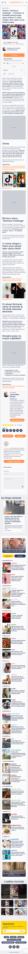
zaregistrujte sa (14, 454)
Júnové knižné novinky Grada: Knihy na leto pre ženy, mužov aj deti (18, 854)
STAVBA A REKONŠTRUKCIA (16, 764)
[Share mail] (21, 430)
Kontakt (13, 937)
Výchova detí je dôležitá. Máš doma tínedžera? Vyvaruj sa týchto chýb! (12, 279)
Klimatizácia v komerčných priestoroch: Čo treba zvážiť (18, 780)
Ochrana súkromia (8, 942)
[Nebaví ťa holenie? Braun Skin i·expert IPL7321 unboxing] (7, 911)
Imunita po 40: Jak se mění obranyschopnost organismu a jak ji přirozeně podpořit (17, 679)
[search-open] (5, 2)
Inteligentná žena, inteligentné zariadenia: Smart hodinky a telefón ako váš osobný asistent (18, 704)
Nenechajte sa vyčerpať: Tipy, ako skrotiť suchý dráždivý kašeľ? (18, 692)
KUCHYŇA (14, 814)
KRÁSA (13, 574)
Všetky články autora (17, 420)
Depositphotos (8, 188)
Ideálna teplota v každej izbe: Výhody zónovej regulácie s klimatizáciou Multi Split (18, 804)
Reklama (20, 937)
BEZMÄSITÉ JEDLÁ (16, 825)
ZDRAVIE (13, 613)
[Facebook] (17, 946)
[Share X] (10, 430)
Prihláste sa (7, 448)
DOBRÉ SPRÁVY (15, 714)
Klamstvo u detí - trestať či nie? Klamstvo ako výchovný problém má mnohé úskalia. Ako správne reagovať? (13, 167)
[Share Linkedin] (17, 430)
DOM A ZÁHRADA (16, 750)
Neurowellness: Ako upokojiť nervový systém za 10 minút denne (18, 653)
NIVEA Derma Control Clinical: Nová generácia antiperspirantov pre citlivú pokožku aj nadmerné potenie (18, 729)
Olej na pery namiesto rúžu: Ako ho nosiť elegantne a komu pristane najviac (17, 578)
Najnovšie (20, 556)
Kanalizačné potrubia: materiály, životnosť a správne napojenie (17, 792)
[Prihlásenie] (2, 2)
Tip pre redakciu (20, 942)
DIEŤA (7, 8)
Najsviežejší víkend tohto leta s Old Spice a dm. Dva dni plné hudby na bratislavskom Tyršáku (18, 567)
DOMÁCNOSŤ (15, 839)
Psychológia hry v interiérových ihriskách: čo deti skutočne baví (18, 742)
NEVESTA (13, 588)
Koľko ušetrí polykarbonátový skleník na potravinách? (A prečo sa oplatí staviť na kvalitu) (18, 754)
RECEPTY (13, 638)
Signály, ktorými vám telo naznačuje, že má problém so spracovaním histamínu (18, 629)
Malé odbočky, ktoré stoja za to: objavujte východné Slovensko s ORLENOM (17, 718)
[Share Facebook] (3, 430)
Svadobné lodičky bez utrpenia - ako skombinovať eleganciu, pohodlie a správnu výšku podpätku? (18, 593)
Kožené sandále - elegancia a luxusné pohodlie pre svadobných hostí (18, 603)
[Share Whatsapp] (7, 430)
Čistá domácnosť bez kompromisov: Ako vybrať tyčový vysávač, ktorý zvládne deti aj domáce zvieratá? (17, 844)
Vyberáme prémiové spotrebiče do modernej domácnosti (18, 817)
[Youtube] (14, 946)
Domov (3, 8)
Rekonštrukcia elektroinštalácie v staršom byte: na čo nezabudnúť (16, 770)
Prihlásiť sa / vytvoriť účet (14, 461)
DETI (12, 739)
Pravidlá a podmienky (14, 940)
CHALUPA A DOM (16, 789)
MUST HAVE (14, 599)
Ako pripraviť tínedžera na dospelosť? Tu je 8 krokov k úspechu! (13, 386)
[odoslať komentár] (22, 487)
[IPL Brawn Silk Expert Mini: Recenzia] (21, 911)
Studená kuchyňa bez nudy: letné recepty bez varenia (17, 828)
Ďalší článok (20, 436)
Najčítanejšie (8, 556)
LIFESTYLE (14, 563)
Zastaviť (14, 66)
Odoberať (22, 931)
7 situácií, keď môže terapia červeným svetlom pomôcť (16, 617)
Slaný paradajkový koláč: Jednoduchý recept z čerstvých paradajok (18, 642)
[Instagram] (10, 946)
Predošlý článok (8, 436)
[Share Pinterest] (14, 430)
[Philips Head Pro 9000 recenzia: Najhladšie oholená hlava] (21, 903)
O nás (6, 937)
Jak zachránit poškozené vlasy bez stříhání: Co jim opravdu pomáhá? (18, 667)
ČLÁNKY (13, 689)
